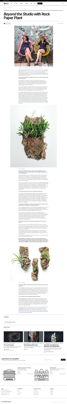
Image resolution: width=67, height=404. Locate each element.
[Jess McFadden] (4, 23)
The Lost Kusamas (9, 345)
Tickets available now (33, 310)
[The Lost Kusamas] (13, 337)
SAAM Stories (10, 7)
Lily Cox (20, 179)
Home (5, 7)
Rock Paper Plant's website (37, 307)
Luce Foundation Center (39, 69)
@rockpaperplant (28, 308)
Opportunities (36, 394)
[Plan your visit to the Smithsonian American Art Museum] (9, 374)
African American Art (27, 343)
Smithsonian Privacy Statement (6, 391)
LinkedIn (51, 394)
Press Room (36, 391)
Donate (19, 394)
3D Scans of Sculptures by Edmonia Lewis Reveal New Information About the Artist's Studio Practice (52, 345)
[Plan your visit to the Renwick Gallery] (41, 374)
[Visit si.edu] (6, 402)
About (19, 391)
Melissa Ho (7, 349)
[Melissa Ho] (4, 349)
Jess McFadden (8, 23)
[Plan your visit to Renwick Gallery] (59, 370)
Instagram (52, 391)
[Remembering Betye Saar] (33, 337)
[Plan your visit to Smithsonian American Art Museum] (26, 370)
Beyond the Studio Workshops (30, 70)
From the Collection (7, 343)
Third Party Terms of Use (5, 394)
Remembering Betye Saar (31, 345)
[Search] (62, 3)
